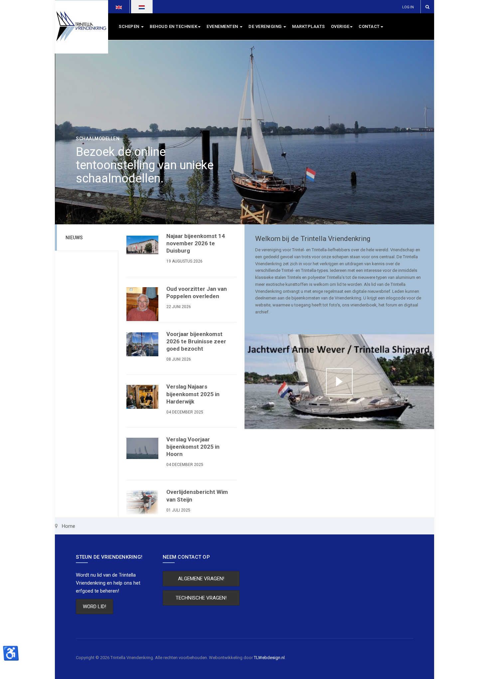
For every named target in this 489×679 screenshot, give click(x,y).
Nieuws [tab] (74, 237)
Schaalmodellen (97, 138)
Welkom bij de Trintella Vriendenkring (312, 239)
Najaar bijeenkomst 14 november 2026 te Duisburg (195, 243)
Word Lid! (94, 607)
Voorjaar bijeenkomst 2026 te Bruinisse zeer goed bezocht (196, 341)
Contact (369, 26)
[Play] (339, 381)
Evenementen (223, 26)
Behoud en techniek (173, 26)
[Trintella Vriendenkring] (81, 27)
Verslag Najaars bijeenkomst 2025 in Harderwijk (193, 393)
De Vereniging (265, 26)
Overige (340, 26)
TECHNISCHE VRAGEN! (201, 598)
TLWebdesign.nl (269, 657)
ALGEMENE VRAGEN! (201, 579)
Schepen (129, 26)
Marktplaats (308, 26)
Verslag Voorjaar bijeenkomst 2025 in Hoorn (193, 446)
